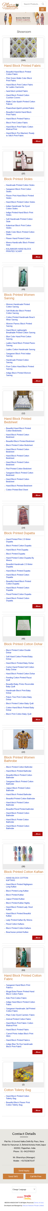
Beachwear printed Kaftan (17, 932)
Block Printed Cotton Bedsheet (19, 445)
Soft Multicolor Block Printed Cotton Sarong (18, 312)
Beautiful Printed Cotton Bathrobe (20, 798)
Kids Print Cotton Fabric (16, 998)
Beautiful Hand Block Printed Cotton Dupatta (18, 582)
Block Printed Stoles (18, 179)
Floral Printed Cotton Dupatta (18, 594)
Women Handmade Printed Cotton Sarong (18, 305)
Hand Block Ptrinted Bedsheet (19, 486)
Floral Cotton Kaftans (15, 924)
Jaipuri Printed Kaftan (15, 899)
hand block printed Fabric (17, 91)
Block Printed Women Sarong (19, 296)
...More (37, 141)
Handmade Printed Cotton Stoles (20, 185)
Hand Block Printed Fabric (22, 65)
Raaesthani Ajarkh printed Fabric (20, 108)
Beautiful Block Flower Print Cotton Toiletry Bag (18, 1103)
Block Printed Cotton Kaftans (18, 928)
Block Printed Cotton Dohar (23, 644)
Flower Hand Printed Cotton (18, 238)
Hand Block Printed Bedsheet (17, 420)
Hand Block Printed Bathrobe (18, 771)
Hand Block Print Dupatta (17, 550)
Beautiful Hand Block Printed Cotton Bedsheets (18, 429)
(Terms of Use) (39, 1202)
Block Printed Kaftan (15, 895)
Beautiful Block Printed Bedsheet (20, 441)
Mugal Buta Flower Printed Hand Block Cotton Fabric (20, 992)
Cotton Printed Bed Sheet (17, 490)
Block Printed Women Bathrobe (19, 759)
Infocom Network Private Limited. (33, 1205)
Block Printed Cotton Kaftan (23, 872)
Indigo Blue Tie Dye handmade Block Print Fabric (19, 1045)
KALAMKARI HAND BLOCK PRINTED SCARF (18, 250)
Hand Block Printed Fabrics (18, 118)
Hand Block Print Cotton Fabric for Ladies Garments (19, 86)
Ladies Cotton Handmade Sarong (20, 349)
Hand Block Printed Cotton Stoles (20, 202)
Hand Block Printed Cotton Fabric (22, 977)
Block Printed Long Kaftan (17, 891)
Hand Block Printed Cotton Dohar (20, 673)
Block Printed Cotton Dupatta (18, 545)
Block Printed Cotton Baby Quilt (19, 703)
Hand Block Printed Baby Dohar (20, 663)
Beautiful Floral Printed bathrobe (20, 809)
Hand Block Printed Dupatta (18, 571)
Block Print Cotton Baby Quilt (18, 714)
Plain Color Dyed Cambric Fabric (20, 1015)
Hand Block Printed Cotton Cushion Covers (17, 96)
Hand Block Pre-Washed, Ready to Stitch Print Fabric (20, 134)
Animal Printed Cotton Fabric (18, 1019)
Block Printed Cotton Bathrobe (19, 767)
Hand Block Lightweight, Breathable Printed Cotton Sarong (20, 331)
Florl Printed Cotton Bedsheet (18, 468)
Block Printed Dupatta (19, 533)
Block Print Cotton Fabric (17, 122)
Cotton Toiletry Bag (17, 1090)
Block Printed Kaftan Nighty (18, 903)
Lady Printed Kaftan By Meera (19, 920)
